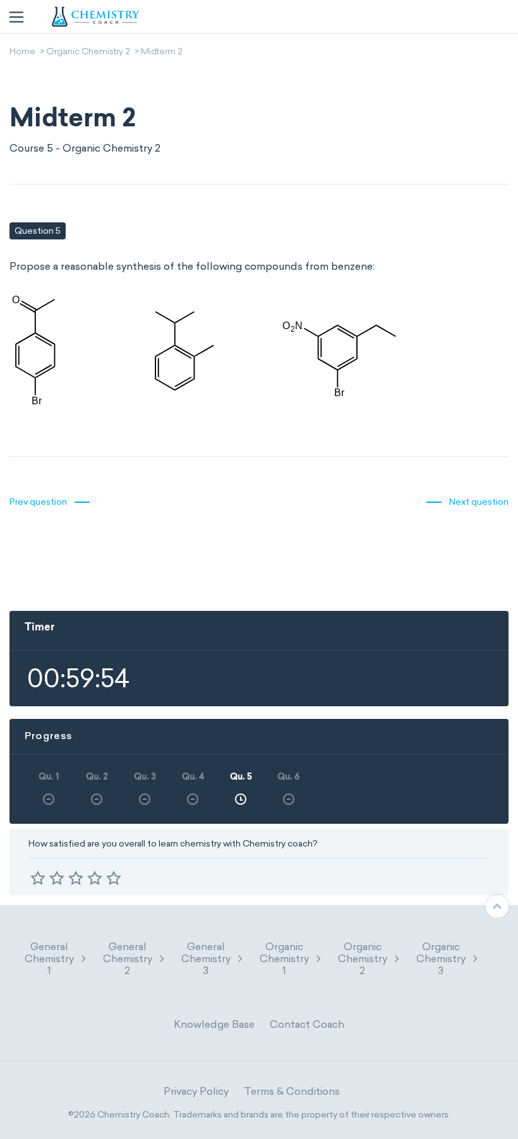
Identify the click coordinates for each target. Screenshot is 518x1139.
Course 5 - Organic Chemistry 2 (84, 148)
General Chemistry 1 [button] (49, 959)
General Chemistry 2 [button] (127, 959)
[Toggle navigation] (16, 17)
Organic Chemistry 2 (88, 52)
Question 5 (38, 231)
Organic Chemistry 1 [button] (284, 959)
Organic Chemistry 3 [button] (441, 959)
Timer (39, 628)
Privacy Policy (196, 1091)
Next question (479, 502)
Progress (49, 736)
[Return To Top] (497, 906)
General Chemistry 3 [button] (206, 959)
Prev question (38, 502)
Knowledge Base (214, 1024)
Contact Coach (307, 1024)
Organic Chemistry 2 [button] (362, 959)
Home (22, 52)
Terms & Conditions (292, 1091)
